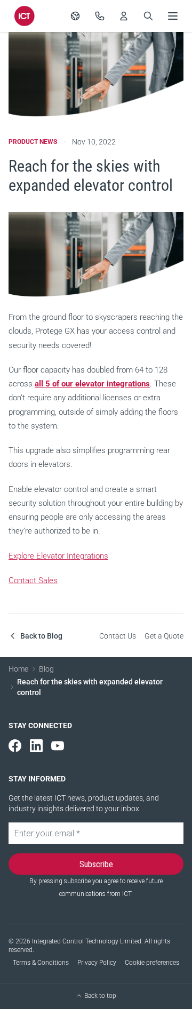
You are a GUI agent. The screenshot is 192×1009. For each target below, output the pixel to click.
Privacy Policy (96, 962)
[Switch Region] (75, 16)
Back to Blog (41, 636)
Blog (46, 669)
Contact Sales (33, 580)
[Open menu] (172, 16)
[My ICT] (123, 16)
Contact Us (117, 636)
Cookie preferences (152, 962)
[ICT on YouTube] (57, 745)
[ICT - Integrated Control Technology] (25, 16)
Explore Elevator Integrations (58, 556)
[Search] (148, 16)
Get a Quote (164, 636)
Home (18, 669)
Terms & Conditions (41, 962)
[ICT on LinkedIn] (36, 745)
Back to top (100, 995)
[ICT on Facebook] (15, 745)
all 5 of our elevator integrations (92, 384)
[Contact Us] (99, 16)
